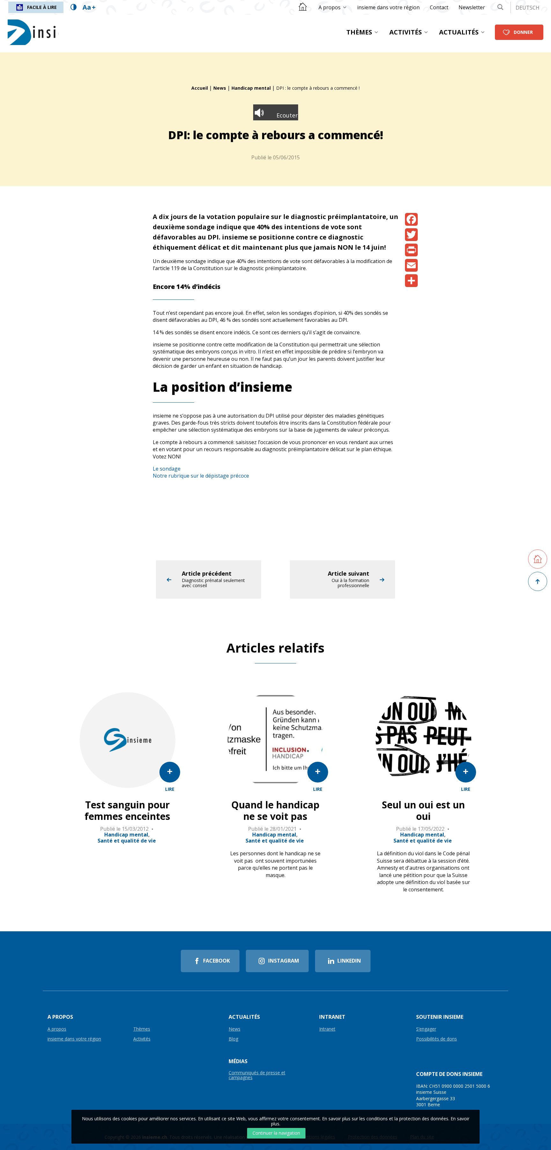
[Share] (411, 280)
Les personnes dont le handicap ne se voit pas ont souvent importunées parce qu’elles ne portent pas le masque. (275, 864)
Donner (523, 32)
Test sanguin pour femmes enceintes (127, 810)
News (219, 88)
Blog (233, 1039)
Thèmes (359, 32)
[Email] (411, 265)
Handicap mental (251, 88)
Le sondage (166, 468)
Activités (405, 32)
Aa (89, 7)
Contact (439, 7)
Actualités (459, 32)
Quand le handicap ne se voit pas (275, 810)
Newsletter (472, 7)
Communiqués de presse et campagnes (257, 1075)
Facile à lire (42, 7)
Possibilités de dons (436, 1039)
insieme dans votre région (388, 7)
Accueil (199, 88)
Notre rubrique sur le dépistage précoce (201, 475)
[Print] (411, 250)
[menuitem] (332, 7)
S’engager (426, 1029)
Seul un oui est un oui (423, 810)
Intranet (327, 1029)
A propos (330, 7)
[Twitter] (411, 234)
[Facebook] (411, 219)
